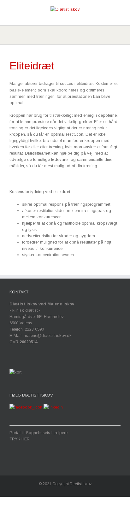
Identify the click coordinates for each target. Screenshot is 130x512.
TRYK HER (19, 439)
